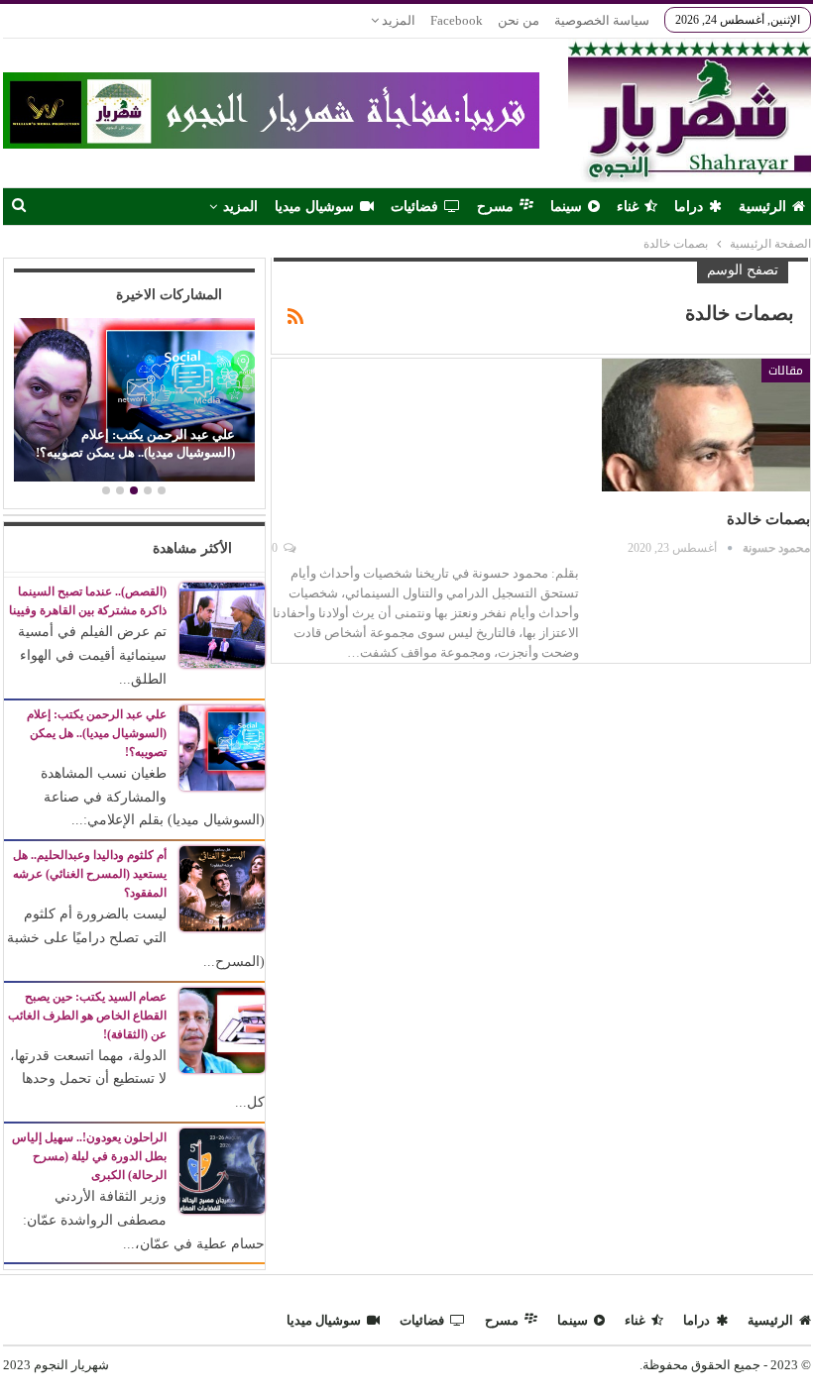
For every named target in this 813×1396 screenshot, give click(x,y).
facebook (456, 20)
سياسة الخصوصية (601, 20)
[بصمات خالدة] (706, 425)
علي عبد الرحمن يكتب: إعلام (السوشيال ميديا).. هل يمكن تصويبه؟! (135, 443)
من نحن (518, 20)
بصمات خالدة (768, 519)
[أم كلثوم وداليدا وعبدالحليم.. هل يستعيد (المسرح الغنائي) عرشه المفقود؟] (222, 887)
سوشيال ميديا (314, 206)
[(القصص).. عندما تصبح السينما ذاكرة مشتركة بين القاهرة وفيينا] (222, 624)
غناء (628, 206)
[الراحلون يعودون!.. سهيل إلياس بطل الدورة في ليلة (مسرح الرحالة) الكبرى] (222, 1169)
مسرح (495, 206)
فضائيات (414, 206)
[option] (134, 402)
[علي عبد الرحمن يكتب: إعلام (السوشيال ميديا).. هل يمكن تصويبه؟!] (134, 400)
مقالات (785, 370)
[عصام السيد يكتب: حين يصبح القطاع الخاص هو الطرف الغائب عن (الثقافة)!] (222, 1028)
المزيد (397, 20)
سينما (566, 206)
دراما (688, 206)
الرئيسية (762, 206)
